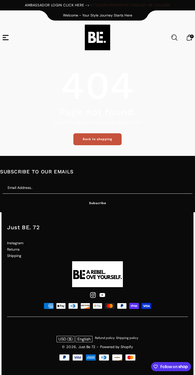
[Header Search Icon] (174, 38)
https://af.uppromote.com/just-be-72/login (130, 5)
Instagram (15, 243)
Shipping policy (127, 338)
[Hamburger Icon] (6, 38)
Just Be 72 (86, 347)
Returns (13, 249)
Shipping (14, 255)
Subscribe (97, 203)
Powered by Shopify (116, 347)
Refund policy (105, 338)
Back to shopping (97, 139)
